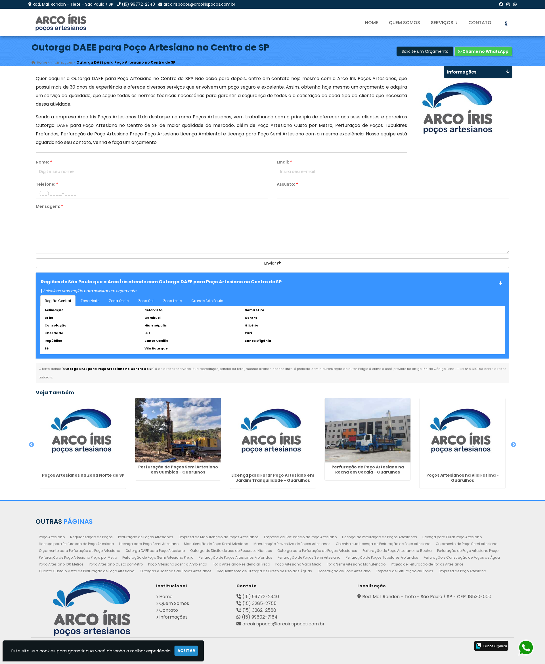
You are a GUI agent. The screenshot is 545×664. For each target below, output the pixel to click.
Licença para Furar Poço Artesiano (452, 537)
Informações (173, 617)
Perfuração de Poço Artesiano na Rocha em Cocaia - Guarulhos (368, 469)
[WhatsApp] (515, 4)
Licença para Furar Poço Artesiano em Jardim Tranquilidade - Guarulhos (272, 477)
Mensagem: (49, 206)
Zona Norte (90, 300)
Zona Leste (172, 300)
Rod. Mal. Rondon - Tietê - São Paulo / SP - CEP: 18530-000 (426, 596)
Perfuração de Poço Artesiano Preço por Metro (78, 557)
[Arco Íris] (91, 607)
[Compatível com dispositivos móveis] (462, 646)
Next (513, 445)
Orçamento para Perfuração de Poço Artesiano (79, 550)
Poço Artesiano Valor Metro (298, 564)
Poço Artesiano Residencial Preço (241, 564)
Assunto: (287, 184)
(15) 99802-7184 (260, 617)
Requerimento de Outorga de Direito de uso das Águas (264, 571)
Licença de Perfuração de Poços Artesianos (379, 537)
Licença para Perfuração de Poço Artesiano (76, 543)
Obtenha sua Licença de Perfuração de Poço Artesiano (383, 543)
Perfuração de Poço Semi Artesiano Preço (157, 557)
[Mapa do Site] (401, 645)
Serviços (442, 22)
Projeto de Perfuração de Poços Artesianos (427, 564)
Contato (479, 22)
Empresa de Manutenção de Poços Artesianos (219, 537)
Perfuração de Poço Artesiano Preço (467, 550)
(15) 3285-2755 (259, 603)
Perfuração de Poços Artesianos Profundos (235, 557)
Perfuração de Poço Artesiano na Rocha (397, 550)
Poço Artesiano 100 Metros (61, 564)
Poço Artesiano (52, 537)
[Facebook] (501, 4)
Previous (31, 445)
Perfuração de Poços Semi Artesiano (309, 557)
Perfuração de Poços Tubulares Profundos (382, 557)
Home (371, 22)
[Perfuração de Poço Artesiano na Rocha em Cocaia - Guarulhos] (367, 430)
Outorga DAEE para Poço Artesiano (155, 550)
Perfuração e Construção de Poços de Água (462, 557)
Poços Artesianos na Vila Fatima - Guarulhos (462, 477)
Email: (284, 162)
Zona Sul (146, 300)
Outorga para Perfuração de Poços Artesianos (317, 550)
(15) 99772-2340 (138, 4)
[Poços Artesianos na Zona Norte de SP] (83, 434)
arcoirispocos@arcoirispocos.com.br (199, 4)
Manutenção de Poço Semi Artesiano (216, 543)
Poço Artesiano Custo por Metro (116, 564)
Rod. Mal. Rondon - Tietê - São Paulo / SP (73, 4)
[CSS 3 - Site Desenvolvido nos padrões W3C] (440, 646)
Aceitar (186, 650)
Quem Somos (404, 22)
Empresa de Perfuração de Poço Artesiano (300, 537)
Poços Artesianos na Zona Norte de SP (83, 475)
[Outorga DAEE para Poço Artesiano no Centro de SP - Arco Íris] (61, 22)
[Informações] (505, 22)
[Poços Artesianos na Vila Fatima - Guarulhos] (462, 434)
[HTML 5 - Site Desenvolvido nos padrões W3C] (417, 646)
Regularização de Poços (91, 537)
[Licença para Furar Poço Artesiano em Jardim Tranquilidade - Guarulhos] (273, 434)
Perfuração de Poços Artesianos (145, 537)
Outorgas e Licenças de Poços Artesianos (175, 571)
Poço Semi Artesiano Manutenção (356, 564)
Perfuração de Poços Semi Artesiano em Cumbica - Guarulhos (178, 469)
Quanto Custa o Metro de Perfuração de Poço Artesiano (86, 571)
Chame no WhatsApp (485, 51)
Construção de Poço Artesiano (343, 571)
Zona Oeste (119, 300)
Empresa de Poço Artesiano (462, 571)
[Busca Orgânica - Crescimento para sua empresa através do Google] (491, 645)
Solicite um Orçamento (425, 51)
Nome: (44, 162)
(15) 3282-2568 (259, 610)
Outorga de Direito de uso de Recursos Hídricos (231, 550)
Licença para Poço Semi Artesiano (149, 543)
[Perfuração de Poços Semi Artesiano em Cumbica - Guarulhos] (178, 430)
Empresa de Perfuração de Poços (404, 571)
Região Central (58, 300)
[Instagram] (508, 4)
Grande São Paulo (207, 300)
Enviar (270, 263)
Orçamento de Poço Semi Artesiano (466, 543)
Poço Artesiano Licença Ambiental (177, 564)
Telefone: (47, 184)
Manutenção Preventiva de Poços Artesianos (291, 543)
